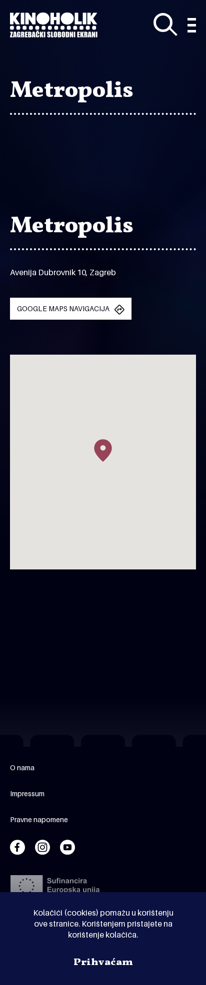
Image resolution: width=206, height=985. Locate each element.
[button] (103, 450)
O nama (22, 767)
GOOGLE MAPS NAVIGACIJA (63, 308)
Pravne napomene (39, 819)
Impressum (27, 793)
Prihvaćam (103, 963)
